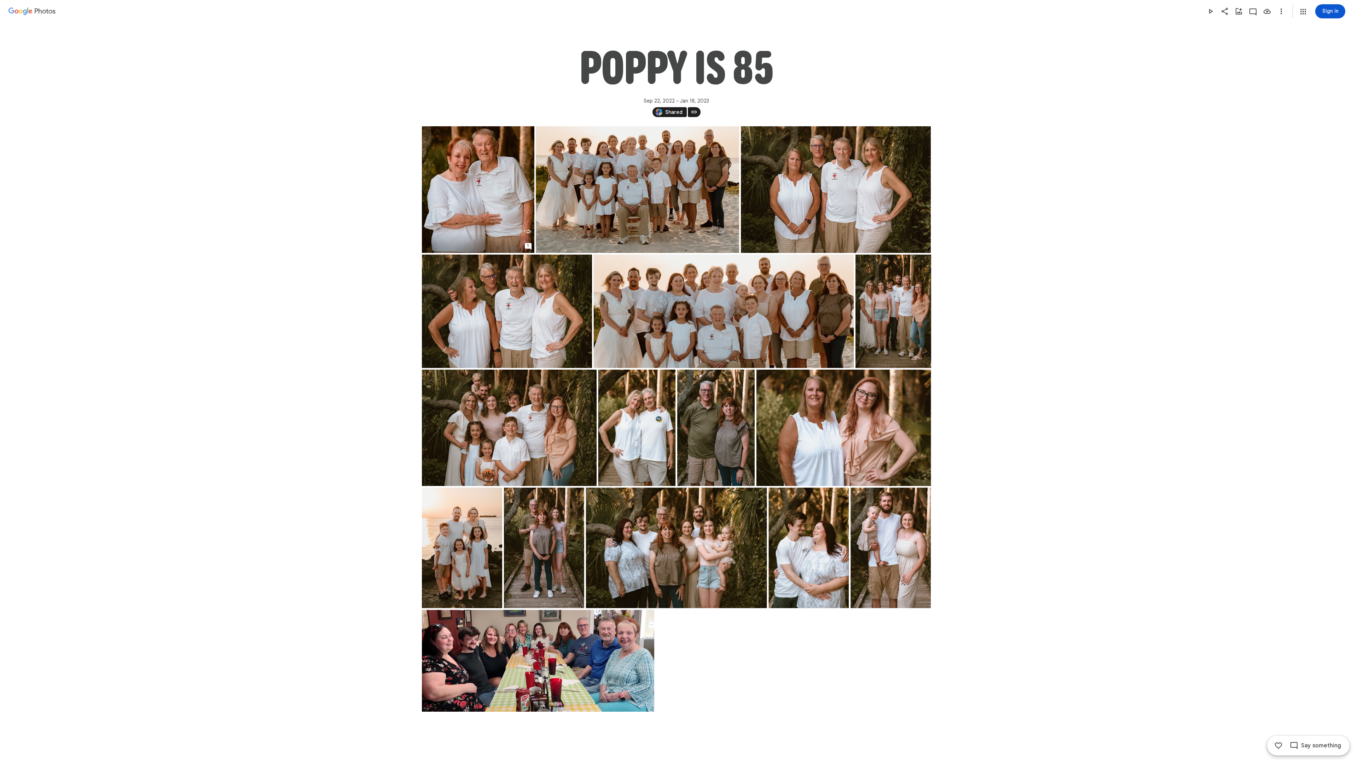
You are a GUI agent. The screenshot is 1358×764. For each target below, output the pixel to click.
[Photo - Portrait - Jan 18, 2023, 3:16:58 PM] (891, 548)
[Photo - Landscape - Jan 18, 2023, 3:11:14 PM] (836, 189)
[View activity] (1253, 11)
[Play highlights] (1210, 11)
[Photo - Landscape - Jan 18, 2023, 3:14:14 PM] (843, 428)
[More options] (1281, 11)
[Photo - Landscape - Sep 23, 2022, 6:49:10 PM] (637, 189)
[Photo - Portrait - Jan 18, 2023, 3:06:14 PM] (462, 548)
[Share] (1225, 11)
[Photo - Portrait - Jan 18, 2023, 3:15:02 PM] (636, 428)
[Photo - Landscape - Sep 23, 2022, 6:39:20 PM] (507, 311)
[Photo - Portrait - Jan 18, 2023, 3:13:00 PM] (715, 428)
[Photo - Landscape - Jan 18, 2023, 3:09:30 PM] (509, 428)
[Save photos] (1267, 11)
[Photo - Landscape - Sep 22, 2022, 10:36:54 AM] (538, 661)
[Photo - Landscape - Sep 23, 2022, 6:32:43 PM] (676, 548)
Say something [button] (1321, 745)
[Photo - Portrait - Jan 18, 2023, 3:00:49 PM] (478, 189)
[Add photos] (1239, 11)
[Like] (1278, 746)
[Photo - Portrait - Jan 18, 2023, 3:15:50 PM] (808, 548)
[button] (1303, 12)
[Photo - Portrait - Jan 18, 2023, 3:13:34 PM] (544, 548)
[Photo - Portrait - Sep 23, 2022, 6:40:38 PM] (893, 311)
